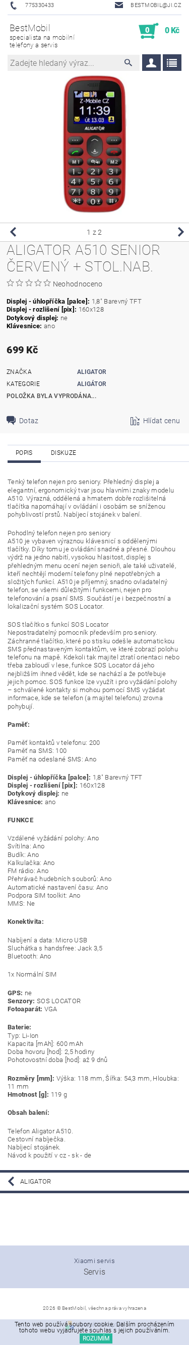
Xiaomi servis (94, 1261)
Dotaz (29, 421)
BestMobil (42, 36)
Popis (24, 452)
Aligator (35, 1181)
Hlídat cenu (161, 421)
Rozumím (96, 1338)
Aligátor (91, 384)
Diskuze (63, 452)
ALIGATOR (91, 371)
